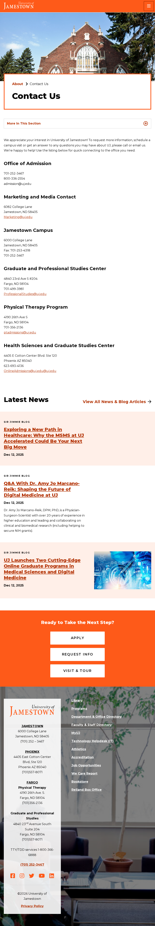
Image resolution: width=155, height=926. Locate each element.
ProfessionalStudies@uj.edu (25, 294)
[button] (149, 6)
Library (77, 700)
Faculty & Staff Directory (91, 725)
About (17, 84)
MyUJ (75, 733)
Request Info (77, 654)
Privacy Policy (32, 906)
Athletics (78, 749)
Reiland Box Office (86, 790)
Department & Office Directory (96, 717)
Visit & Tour (77, 671)
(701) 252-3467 (32, 864)
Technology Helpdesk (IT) (92, 741)
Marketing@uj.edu (18, 217)
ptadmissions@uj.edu (20, 332)
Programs (79, 708)
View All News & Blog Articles (114, 401)
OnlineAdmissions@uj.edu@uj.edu (30, 371)
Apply (77, 638)
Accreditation (82, 757)
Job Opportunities (86, 765)
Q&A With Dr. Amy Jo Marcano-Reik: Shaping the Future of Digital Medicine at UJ (42, 489)
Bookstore (79, 781)
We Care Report (84, 773)
